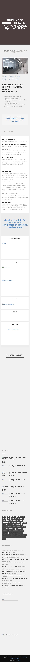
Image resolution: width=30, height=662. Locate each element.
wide (4, 539)
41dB (18, 516)
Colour (5, 524)
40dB (8, 516)
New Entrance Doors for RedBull (11, 582)
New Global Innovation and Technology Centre (14, 578)
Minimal (17, 121)
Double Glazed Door (9, 528)
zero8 (19, 660)
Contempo (12, 524)
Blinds (19, 522)
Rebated (5, 532)
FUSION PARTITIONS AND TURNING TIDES (12, 585)
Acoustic (6, 520)
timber (13, 537)
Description (8, 131)
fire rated (19, 528)
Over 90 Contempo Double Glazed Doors (12, 575)
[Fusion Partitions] (7, 4)
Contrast (19, 524)
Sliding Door (22, 535)
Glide (9, 530)
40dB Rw (13, 516)
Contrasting (7, 526)
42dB (23, 516)
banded (13, 522)
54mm (21, 518)
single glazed (7, 535)
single (21, 532)
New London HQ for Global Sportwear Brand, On (15, 559)
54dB (17, 518)
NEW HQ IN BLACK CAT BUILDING (9, 566)
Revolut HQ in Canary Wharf (9, 554)
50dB (12, 518)
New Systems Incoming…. (8, 569)
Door (13, 526)
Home (4, 50)
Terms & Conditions (15, 658)
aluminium (6, 522)
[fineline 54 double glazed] (15, 66)
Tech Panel (6, 537)
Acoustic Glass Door (16, 520)
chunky (24, 522)
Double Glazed (21, 526)
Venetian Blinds (21, 537)
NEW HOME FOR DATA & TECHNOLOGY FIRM (12, 563)
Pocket (21, 530)
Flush (12, 121)
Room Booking (13, 532)
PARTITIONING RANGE (13, 50)
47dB (8, 518)
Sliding (15, 535)
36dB (4, 516)
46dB (22, 118)
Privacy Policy (24, 657)
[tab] (15, 131)
